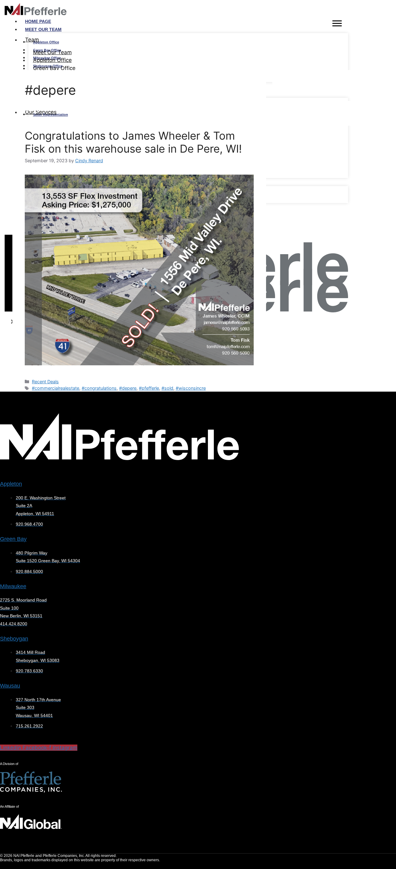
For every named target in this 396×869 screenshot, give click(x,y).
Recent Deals (45, 381)
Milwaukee (13, 586)
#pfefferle (149, 388)
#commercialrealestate (55, 388)
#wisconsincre (191, 388)
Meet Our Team (43, 29)
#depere (127, 388)
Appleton (11, 484)
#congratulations (99, 388)
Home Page (38, 21)
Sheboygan (14, 639)
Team (32, 40)
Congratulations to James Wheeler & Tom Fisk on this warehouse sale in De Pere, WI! (133, 142)
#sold (167, 388)
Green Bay (13, 539)
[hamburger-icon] (337, 24)
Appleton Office (46, 42)
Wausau (10, 686)
